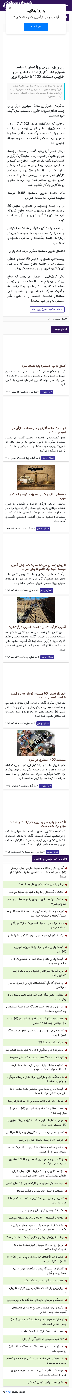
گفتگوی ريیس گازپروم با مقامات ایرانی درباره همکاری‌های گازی (40, 1270)
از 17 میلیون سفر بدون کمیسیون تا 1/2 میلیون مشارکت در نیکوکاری (38, 1161)
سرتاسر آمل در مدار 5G (51, 1042)
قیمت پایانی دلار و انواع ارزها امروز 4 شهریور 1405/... (40, 949)
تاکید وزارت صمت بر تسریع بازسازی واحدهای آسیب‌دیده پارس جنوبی (39, 1310)
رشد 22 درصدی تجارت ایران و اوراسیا (43, 1210)
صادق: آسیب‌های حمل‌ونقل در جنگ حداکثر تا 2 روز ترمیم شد (38, 1348)
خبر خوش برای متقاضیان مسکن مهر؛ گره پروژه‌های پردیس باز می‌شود (36, 1360)
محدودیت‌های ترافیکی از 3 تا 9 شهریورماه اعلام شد (34, 1050)
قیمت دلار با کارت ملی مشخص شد (44, 1280)
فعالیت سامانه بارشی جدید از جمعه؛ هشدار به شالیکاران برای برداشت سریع (39, 1067)
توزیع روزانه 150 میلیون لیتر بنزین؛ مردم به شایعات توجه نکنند (40, 1247)
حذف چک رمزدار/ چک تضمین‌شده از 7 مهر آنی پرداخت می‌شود (39, 925)
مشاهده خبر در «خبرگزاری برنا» (47, 309)
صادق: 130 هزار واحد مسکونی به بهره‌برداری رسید (36, 1101)
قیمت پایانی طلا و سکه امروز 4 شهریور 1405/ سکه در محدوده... (39, 961)
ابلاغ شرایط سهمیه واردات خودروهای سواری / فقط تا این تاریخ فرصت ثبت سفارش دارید (39, 1227)
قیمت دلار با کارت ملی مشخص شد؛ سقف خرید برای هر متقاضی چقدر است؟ (38, 1091)
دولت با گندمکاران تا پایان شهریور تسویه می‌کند (36, 892)
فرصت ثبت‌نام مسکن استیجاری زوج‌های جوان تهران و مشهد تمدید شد (39, 1372)
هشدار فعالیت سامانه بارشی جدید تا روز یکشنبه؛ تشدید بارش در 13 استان (37, 1149)
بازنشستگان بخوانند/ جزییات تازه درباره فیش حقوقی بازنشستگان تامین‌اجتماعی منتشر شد (39, 1173)
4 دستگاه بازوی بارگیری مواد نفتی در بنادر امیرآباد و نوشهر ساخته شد (37, 1079)
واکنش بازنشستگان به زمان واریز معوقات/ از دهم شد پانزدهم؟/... (37, 901)
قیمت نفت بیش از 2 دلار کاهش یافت (42, 1331)
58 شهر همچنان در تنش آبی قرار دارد (43, 1339)
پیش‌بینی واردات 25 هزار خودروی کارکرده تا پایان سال (38, 1290)
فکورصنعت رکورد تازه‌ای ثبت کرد (45, 1382)
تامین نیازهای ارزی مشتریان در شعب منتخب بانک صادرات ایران (37, 1200)
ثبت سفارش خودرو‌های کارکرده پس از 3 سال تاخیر (35, 1183)
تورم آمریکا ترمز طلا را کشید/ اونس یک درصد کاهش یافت (40, 973)
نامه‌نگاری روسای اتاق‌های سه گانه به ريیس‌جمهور (35, 1300)
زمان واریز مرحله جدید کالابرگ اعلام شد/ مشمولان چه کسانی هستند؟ (36, 1008)
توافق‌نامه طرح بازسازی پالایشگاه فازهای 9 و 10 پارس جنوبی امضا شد (38, 1321)
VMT (9, 1392)
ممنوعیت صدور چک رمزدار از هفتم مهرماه (40, 1191)
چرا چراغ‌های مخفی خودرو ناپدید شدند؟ (41, 884)
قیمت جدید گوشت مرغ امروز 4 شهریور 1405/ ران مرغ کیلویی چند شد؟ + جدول (37, 1020)
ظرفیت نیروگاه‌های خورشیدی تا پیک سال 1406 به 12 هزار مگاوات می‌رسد (36, 1259)
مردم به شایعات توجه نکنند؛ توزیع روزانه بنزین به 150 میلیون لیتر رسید (37, 1122)
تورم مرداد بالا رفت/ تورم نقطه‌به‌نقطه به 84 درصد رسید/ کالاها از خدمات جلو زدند (36, 913)
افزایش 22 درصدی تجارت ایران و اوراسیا (41, 1140)
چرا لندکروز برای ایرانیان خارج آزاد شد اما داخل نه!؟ (35, 1237)
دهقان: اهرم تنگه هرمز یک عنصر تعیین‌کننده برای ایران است (37, 997)
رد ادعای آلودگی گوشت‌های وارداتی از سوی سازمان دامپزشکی (37, 985)
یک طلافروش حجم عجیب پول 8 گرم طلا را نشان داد (37, 937)
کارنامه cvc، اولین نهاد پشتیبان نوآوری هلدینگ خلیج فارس (37, 1032)
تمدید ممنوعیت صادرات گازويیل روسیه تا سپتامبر (35, 1132)
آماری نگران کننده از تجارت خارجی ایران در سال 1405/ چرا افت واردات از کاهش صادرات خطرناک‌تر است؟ (38, 872)
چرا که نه (36, 26)
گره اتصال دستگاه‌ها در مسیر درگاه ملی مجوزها (37, 1057)
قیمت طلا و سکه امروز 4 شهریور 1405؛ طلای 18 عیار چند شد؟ (37, 1110)
